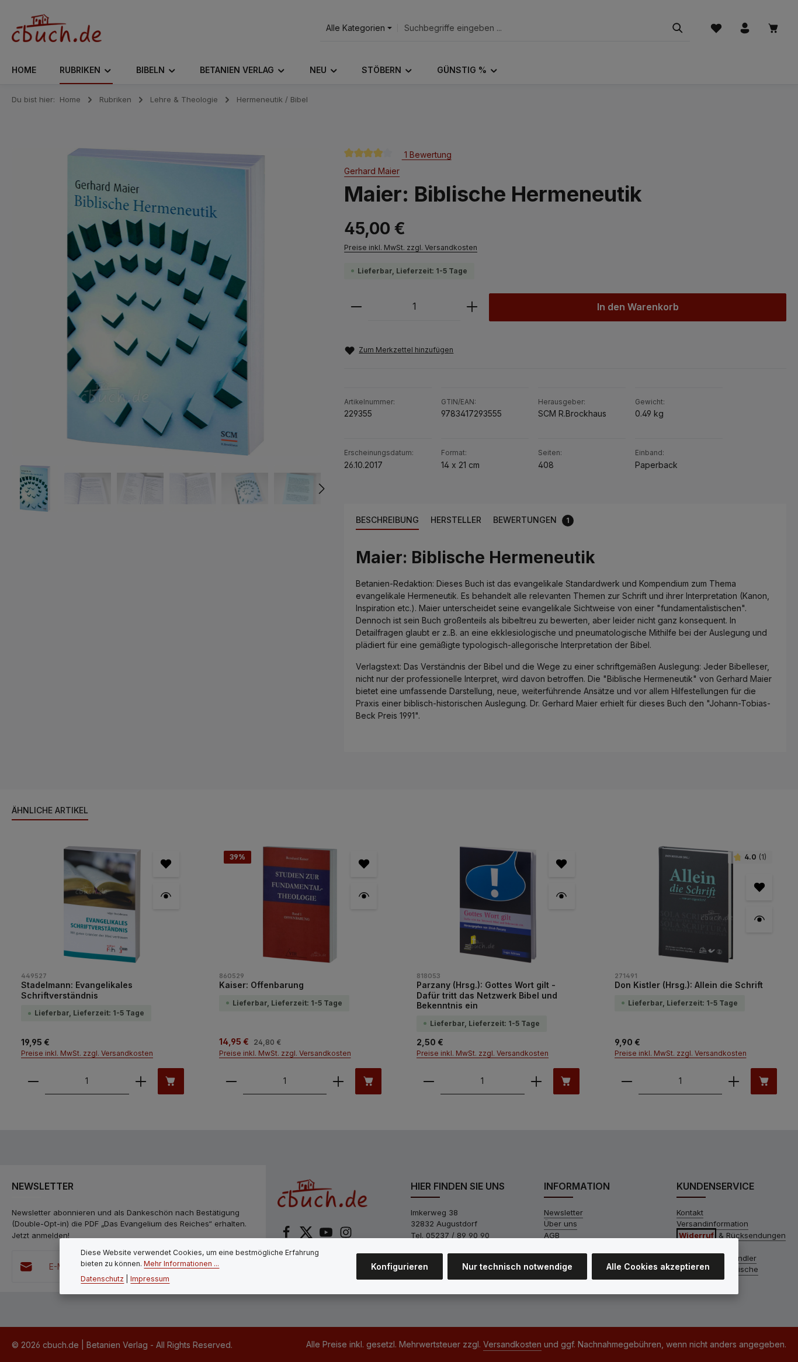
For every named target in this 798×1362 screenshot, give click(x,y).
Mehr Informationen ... (181, 1263)
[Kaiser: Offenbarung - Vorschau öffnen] (364, 896)
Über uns (560, 1223)
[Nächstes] (320, 488)
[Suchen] (677, 28)
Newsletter (563, 1212)
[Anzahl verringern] (356, 307)
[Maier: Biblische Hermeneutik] (166, 302)
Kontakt (689, 1212)
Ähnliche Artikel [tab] (50, 810)
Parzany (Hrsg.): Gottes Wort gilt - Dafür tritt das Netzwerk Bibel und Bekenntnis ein (487, 995)
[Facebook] (287, 1235)
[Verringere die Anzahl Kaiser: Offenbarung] (231, 1081)
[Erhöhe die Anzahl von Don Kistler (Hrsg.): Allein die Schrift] (733, 1081)
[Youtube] (327, 1235)
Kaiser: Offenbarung (261, 985)
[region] (166, 330)
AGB (552, 1235)
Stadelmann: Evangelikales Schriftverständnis (77, 990)
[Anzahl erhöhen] (472, 307)
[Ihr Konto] (744, 28)
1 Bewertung (427, 154)
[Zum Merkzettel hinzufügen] (166, 864)
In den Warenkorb (638, 307)
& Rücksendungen (732, 1235)
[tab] (387, 520)
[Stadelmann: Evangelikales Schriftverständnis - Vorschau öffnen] (166, 896)
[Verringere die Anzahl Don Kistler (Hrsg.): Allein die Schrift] (627, 1081)
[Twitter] (307, 1235)
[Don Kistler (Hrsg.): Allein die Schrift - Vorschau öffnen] (759, 919)
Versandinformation (712, 1223)
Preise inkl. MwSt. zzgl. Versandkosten (410, 247)
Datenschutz (102, 1278)
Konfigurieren (399, 1266)
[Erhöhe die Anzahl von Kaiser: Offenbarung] (338, 1081)
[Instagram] (345, 1235)
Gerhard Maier (372, 171)
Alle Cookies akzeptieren (658, 1266)
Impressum (149, 1278)
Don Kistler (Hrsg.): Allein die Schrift (689, 985)
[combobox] (531, 28)
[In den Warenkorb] (171, 1081)
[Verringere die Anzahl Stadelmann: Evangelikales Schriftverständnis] (33, 1081)
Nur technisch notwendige (517, 1266)
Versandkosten (512, 1344)
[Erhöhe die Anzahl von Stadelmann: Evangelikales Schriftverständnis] (141, 1081)
